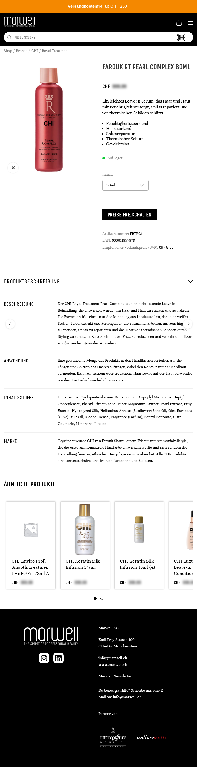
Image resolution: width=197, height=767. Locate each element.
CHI (34, 50)
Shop (8, 50)
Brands (21, 50)
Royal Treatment (55, 50)
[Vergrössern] (13, 167)
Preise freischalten (129, 215)
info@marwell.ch (112, 658)
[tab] (95, 598)
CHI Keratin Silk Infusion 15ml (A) (137, 564)
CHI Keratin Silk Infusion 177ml (83, 564)
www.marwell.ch (112, 664)
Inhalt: (107, 174)
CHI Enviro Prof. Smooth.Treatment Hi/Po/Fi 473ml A (30, 567)
